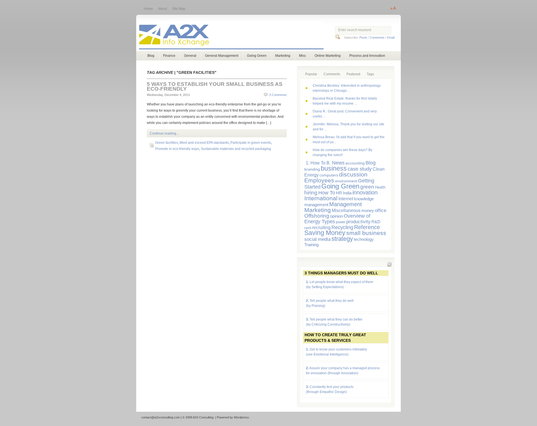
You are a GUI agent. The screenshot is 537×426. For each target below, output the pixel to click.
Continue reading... (164, 133)
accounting (355, 163)
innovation (365, 192)
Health (380, 187)
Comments (377, 37)
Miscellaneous (346, 210)
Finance (169, 56)
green (367, 187)
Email (390, 37)
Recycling (342, 227)
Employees (319, 180)
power (340, 222)
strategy (342, 238)
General (190, 56)
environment (346, 181)
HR (339, 192)
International (321, 198)
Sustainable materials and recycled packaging (236, 149)
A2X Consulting (236, 36)
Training (311, 244)
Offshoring (316, 216)
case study (360, 169)
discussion (353, 174)
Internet (345, 198)
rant (307, 227)
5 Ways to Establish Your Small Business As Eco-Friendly (214, 86)
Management (345, 204)
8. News (335, 163)
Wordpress (241, 417)
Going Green (257, 56)
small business (366, 233)
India (347, 192)
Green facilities (166, 143)
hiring (310, 193)
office (380, 210)
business (334, 168)
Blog (150, 56)
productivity (358, 221)
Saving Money (324, 232)
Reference (367, 227)
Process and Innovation (367, 56)
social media (317, 239)
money (367, 210)
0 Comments (278, 95)
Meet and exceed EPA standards (204, 143)
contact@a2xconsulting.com (160, 417)
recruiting (321, 227)
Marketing (282, 56)
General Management (221, 56)
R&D (375, 222)
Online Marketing (328, 56)
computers (328, 175)
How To (326, 193)
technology (364, 239)
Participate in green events (250, 143)
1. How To (316, 162)
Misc (302, 56)
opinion (336, 216)
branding (312, 169)
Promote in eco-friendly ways (177, 149)
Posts (363, 37)
